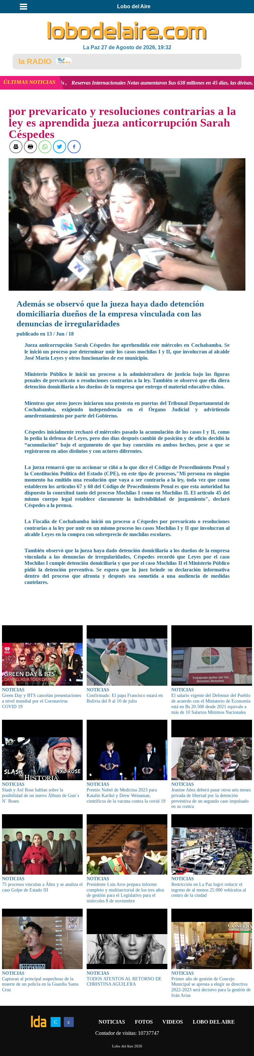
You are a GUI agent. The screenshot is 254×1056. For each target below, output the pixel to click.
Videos (172, 1022)
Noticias (112, 1022)
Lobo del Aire (214, 1022)
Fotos (144, 1022)
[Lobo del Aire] (127, 31)
